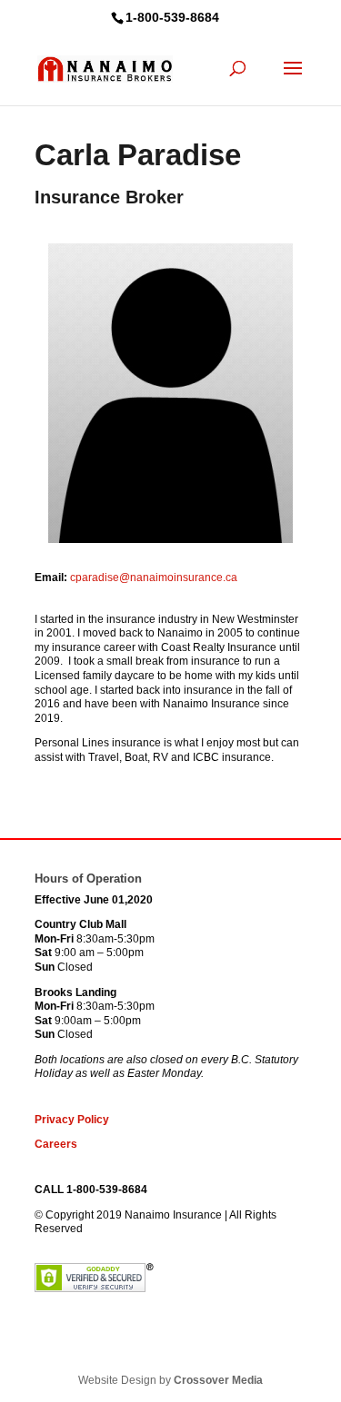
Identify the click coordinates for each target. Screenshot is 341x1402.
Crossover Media (218, 1380)
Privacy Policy (72, 1119)
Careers (56, 1144)
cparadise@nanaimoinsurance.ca (153, 577)
